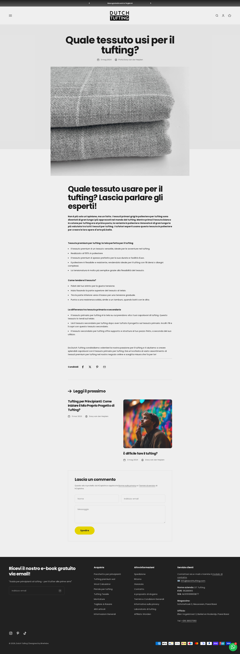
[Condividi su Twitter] (90, 367)
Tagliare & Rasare (103, 604)
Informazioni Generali (105, 614)
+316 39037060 (189, 620)
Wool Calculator (102, 584)
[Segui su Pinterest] (18, 633)
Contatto (139, 589)
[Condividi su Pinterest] (97, 367)
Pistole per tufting (103, 589)
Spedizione (140, 574)
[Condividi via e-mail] (104, 367)
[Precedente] (89, 3)
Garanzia (138, 584)
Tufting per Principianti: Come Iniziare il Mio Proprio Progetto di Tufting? (91, 405)
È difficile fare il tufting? (140, 453)
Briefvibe (45, 643)
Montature (99, 599)
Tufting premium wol (104, 579)
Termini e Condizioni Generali (149, 599)
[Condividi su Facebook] (83, 367)
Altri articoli (99, 609)
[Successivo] (150, 3)
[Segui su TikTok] (25, 633)
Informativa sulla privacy (146, 604)
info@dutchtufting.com (193, 580)
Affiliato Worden (142, 614)
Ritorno (138, 579)
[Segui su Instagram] (11, 633)
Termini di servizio (147, 485)
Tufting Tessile (101, 594)
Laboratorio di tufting (145, 609)
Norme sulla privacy (127, 485)
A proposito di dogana (145, 594)
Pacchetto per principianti (107, 574)
